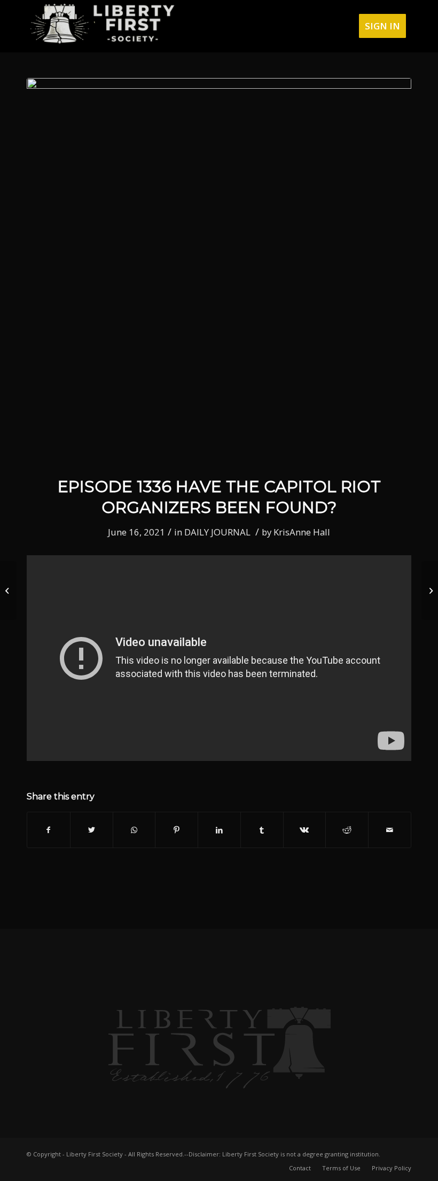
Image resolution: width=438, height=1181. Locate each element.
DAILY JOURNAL (217, 532)
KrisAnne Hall (301, 532)
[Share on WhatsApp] (134, 830)
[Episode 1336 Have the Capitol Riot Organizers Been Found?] (219, 270)
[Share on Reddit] (347, 830)
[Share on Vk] (305, 830)
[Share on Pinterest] (176, 830)
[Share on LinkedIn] (219, 830)
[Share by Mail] (390, 830)
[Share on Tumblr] (262, 830)
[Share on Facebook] (48, 830)
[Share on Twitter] (92, 830)
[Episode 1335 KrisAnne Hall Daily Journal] (8, 590)
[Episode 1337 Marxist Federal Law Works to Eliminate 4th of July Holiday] (429, 590)
